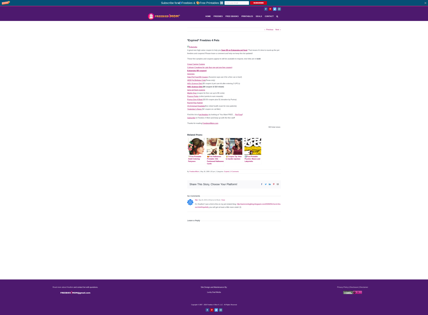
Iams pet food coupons (196, 90)
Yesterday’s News (194, 109)
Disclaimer (364, 287)
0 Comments (235, 171)
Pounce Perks (192, 96)
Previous (269, 30)
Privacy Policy (342, 287)
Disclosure (354, 287)
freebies (205, 115)
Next (277, 30)
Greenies (190, 74)
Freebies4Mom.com (210, 123)
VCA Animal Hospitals (196, 106)
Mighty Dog (192, 93)
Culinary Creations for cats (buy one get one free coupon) (209, 67)
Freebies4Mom (194, 171)
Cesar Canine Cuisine (196, 64)
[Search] (277, 16)
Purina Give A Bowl (195, 100)
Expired (226, 171)
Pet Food (238, 115)
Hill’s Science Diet (194, 83)
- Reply (222, 200)
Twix (196, 200)
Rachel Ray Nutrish (195, 103)
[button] (214, 3)
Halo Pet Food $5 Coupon (197, 77)
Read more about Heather (63, 287)
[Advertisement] (164, 41)
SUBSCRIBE (258, 3)
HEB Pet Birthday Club (196, 80)
